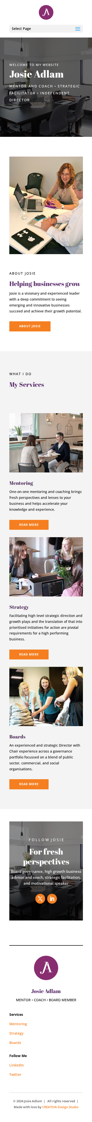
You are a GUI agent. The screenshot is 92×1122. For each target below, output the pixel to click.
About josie (30, 326)
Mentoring (21, 483)
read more (29, 525)
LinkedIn (16, 1065)
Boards (15, 1042)
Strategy (16, 1033)
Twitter (15, 1074)
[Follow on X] (40, 899)
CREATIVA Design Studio (60, 1107)
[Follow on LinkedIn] (52, 899)
